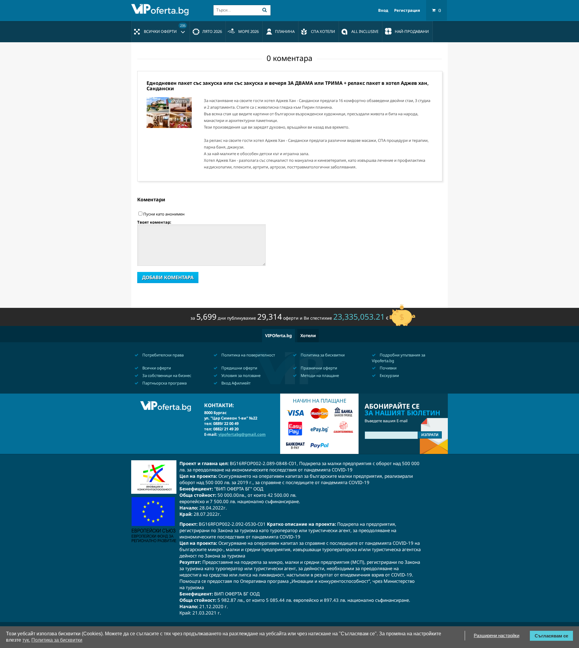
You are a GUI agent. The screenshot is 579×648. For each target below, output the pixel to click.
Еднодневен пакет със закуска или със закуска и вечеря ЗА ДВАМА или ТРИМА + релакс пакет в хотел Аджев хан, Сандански (288, 85)
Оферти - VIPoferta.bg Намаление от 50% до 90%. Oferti (161, 9)
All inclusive (364, 31)
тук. (26, 640)
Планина (285, 31)
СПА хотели (323, 31)
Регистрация (407, 10)
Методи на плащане (319, 375)
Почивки (388, 368)
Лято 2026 (212, 31)
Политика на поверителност (247, 355)
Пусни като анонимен (164, 214)
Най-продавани (412, 31)
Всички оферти (164, 28)
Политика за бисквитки (322, 355)
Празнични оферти (318, 368)
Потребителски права (162, 355)
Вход (383, 10)
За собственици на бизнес (166, 375)
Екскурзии (389, 375)
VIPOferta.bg (278, 335)
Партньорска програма (164, 383)
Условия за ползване (240, 375)
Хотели (308, 335)
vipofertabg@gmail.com (242, 434)
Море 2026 (248, 31)
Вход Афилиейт (235, 383)
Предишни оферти (238, 368)
